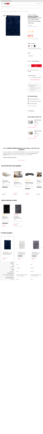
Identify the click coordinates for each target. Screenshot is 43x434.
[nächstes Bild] (42, 181)
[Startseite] (1, 11)
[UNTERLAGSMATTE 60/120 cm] (30, 122)
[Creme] (32, 46)
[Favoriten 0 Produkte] (39, 3)
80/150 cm (31, 55)
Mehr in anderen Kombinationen (35, 48)
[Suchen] (2, 6)
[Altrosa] (29, 46)
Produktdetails (31, 110)
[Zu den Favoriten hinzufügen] (29, 65)
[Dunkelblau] (34, 46)
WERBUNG (30, 31)
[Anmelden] (37, 3)
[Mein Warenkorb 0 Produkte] (41, 3)
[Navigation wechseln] (2, 3)
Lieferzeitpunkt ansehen (35, 79)
